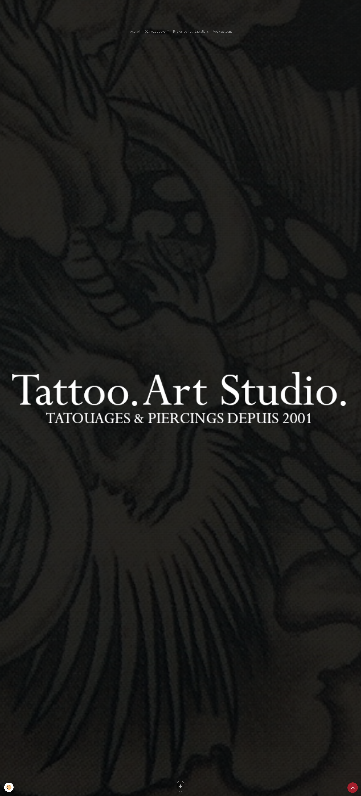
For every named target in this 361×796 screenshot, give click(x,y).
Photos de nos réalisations (191, 31)
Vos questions (222, 31)
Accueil (135, 31)
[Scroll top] (352, 787)
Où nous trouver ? (157, 31)
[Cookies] (9, 787)
